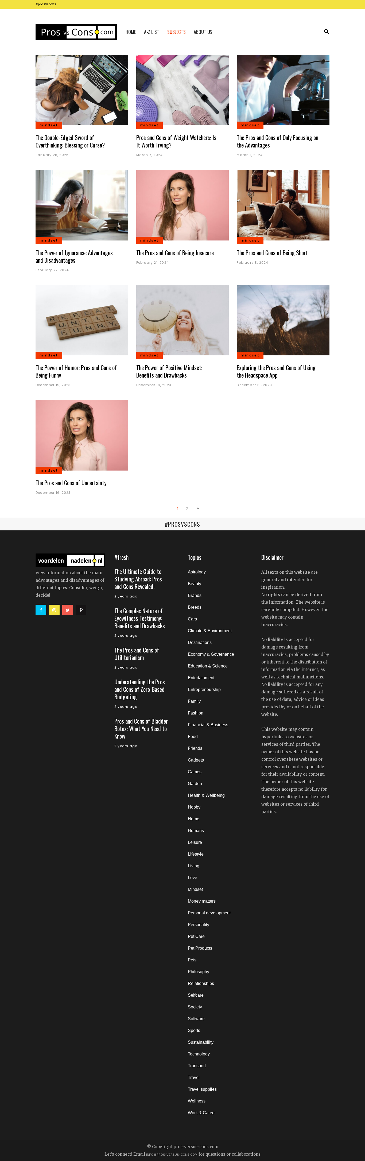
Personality (198, 924)
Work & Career (202, 1112)
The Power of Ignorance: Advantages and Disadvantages (74, 256)
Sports (194, 1030)
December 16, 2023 (53, 492)
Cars (192, 619)
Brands (194, 595)
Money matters (202, 901)
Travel (194, 1077)
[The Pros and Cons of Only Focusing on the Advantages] (283, 90)
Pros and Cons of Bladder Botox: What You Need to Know (141, 728)
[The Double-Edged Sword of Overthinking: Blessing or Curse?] (82, 90)
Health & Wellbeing (206, 795)
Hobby (194, 807)
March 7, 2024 (149, 155)
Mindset (195, 889)
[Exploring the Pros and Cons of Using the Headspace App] (283, 320)
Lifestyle (196, 854)
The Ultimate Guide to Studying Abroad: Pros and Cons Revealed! (138, 579)
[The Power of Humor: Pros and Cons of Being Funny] (82, 320)
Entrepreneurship (204, 689)
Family (194, 701)
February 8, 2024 (252, 262)
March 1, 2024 (250, 155)
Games (194, 772)
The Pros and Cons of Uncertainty (71, 482)
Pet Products (200, 948)
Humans (196, 830)
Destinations (200, 642)
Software (196, 1018)
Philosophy (198, 971)
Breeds (194, 607)
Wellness (196, 1101)
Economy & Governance (211, 654)
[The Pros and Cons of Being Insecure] (182, 205)
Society (195, 1007)
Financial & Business (208, 725)
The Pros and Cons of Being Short (272, 252)
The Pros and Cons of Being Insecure (175, 252)
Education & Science (208, 666)
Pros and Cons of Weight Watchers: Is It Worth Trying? (176, 141)
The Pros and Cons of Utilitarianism (136, 654)
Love (192, 877)
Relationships (201, 983)
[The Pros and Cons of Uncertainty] (82, 435)
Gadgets (196, 760)
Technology (199, 1054)
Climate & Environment (210, 630)
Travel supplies (202, 1089)
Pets (192, 960)
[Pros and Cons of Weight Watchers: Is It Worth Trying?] (182, 90)
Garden (195, 783)
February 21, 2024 (152, 262)
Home (193, 819)
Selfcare (196, 995)
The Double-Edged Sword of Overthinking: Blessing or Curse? (70, 141)
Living (193, 866)
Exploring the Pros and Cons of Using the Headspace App (276, 371)
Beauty (194, 583)
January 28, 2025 (52, 155)
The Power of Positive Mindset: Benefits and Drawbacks (169, 371)
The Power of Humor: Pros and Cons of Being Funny (76, 371)
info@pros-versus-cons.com (171, 1154)
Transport (197, 1065)
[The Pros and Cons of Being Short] (283, 205)
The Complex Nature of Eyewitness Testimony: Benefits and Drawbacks (139, 618)
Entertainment (201, 677)
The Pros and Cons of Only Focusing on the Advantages (277, 141)
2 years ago (125, 596)
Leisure (195, 842)
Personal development (209, 913)
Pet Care (196, 936)
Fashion (195, 713)
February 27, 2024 (52, 270)
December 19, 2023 (53, 385)
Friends (195, 748)
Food (193, 736)
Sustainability (200, 1042)
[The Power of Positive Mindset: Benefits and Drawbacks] (182, 320)
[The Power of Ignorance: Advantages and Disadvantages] (82, 205)
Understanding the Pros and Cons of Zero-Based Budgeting (139, 689)
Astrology (197, 572)
